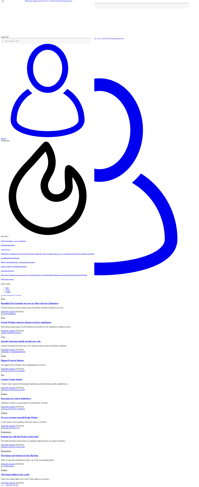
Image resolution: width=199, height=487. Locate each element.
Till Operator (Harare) (7, 279)
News (8, 290)
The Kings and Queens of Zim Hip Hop (19, 455)
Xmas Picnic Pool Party (7, 271)
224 (7, 485)
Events (8, 292)
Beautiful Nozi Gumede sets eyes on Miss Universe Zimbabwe (29, 303)
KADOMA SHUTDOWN (8, 245)
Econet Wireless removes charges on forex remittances (26, 322)
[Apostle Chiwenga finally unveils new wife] (11, 333)
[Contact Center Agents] (13, 371)
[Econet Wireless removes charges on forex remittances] (8, 314)
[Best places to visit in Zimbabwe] (13, 390)
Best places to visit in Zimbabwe (16, 398)
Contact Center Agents (11, 379)
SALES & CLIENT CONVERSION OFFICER (13, 266)
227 (17, 485)
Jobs (7, 288)
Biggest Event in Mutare (12, 360)
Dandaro (4, 394)
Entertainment (6, 432)
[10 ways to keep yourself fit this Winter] (13, 409)
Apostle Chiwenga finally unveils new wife (21, 341)
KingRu (12, 312)
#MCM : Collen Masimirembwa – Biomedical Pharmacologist (18, 262)
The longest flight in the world (15, 474)
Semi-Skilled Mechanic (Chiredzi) (10, 258)
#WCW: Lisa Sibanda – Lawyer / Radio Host (13, 241)
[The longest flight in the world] (7, 466)
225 (10, 485)
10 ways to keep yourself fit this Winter (19, 417)
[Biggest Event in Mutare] (13, 352)
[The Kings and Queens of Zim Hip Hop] (13, 447)
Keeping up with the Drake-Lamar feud (19, 436)
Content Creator (5, 249)
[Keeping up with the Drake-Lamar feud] (10, 428)
